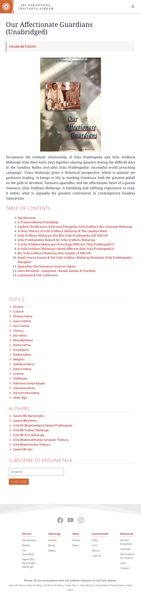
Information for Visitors (127, 556)
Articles (52, 540)
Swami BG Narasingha (28, 416)
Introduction (26, 218)
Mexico (96, 550)
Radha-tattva (22, 354)
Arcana (18, 307)
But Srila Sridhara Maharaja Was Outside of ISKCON (54, 253)
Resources (126, 533)
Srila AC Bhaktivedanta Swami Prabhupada (42, 425)
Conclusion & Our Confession (38, 275)
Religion (18, 359)
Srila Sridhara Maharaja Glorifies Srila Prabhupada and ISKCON (63, 235)
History (18, 331)
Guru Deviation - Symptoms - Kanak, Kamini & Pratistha (56, 271)
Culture (18, 311)
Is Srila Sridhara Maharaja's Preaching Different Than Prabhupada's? (66, 244)
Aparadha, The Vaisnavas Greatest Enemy (47, 266)
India (95, 540)
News (75, 533)
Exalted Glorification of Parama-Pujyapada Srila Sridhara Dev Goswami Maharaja (75, 227)
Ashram (27, 533)
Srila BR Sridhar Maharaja (31, 430)
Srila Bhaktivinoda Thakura (31, 444)
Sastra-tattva (22, 369)
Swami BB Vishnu (22, 47)
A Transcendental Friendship (38, 222)
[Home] (29, 6)
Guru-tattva (21, 326)
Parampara (21, 350)
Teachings (54, 533)
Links (123, 563)
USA (94, 545)
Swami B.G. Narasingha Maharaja (29, 563)
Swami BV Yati (22, 449)
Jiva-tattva (20, 335)
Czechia (96, 555)
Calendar (125, 549)
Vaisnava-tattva (24, 388)
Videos (52, 550)
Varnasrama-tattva (26, 393)
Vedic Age (20, 398)
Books (51, 545)
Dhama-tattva (22, 316)
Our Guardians (28, 552)
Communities (100, 533)
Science (18, 374)
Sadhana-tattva (23, 364)
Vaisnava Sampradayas (29, 383)
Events (76, 540)
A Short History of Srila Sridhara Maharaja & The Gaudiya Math (62, 231)
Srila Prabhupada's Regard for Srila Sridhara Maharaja (56, 240)
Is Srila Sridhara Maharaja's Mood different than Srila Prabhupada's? (66, 249)
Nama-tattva (21, 345)
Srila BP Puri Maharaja (28, 435)
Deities (26, 545)
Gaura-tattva (22, 321)
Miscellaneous (23, 340)
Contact (124, 568)
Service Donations (126, 542)
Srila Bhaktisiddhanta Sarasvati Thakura (40, 440)
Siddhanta (20, 378)
